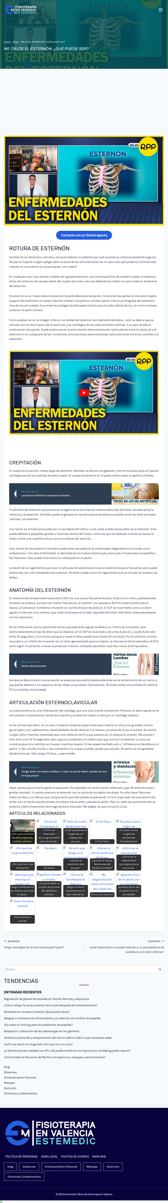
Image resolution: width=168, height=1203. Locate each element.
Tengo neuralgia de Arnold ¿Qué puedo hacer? (34, 944)
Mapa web (99, 1156)
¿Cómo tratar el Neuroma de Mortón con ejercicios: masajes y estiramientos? (55, 1057)
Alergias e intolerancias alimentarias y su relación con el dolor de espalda (52, 1018)
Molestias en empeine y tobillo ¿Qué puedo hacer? (37, 1012)
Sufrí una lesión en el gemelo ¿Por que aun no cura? (38, 1044)
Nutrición (10, 1088)
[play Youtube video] (84, 393)
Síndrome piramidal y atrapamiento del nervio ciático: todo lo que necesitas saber (58, 1038)
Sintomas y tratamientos (20, 1093)
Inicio (7, 41)
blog (15, 41)
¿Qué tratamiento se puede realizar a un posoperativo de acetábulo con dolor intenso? (127, 947)
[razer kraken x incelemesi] (84, 1201)
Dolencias (10, 1072)
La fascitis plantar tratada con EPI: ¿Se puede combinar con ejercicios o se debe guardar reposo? (67, 1050)
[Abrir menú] (160, 9)
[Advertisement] (84, 105)
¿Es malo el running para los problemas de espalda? (38, 1025)
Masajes (9, 1083)
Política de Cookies (75, 1156)
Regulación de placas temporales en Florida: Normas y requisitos (46, 999)
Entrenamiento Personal (20, 1077)
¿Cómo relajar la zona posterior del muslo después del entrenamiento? (50, 1005)
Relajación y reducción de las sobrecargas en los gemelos (41, 1031)
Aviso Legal (49, 1156)
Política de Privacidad (22, 1156)
